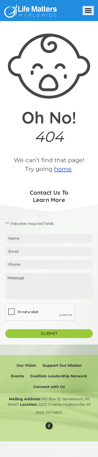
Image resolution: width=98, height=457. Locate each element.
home (63, 169)
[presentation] (40, 312)
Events (17, 376)
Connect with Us (49, 386)
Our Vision (26, 365)
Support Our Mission (62, 365)
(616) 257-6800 (49, 412)
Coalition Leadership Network (58, 376)
